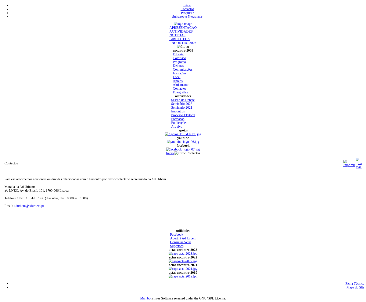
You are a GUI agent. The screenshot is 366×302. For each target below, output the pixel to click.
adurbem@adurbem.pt (29, 206)
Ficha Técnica (354, 283)
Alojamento (181, 84)
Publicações (179, 122)
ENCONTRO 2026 (182, 43)
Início (187, 5)
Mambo (145, 298)
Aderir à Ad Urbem (183, 238)
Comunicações (183, 69)
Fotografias (180, 92)
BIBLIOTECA (179, 39)
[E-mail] (359, 162)
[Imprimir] (349, 162)
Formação (177, 119)
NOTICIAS (177, 35)
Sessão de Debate (183, 100)
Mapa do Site (355, 287)
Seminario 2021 (181, 107)
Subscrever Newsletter (187, 16)
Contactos (187, 9)
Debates (178, 65)
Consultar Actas (180, 242)
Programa (179, 62)
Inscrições (179, 73)
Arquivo (176, 126)
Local (176, 77)
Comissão (179, 58)
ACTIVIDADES (181, 31)
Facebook (176, 234)
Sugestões (176, 246)
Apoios (178, 81)
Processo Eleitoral (183, 115)
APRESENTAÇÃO (183, 27)
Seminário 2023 (181, 103)
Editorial (178, 54)
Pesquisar (187, 13)
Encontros (178, 111)
